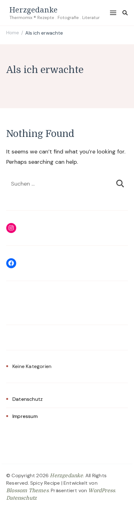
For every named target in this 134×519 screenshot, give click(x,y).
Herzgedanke (33, 9)
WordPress (101, 490)
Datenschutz (27, 399)
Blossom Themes (27, 490)
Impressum (25, 416)
